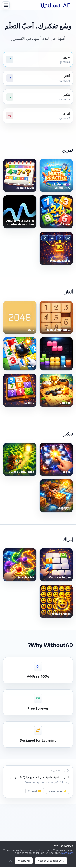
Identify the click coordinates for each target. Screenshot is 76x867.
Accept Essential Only (51, 860)
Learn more (67, 852)
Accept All (24, 860)
